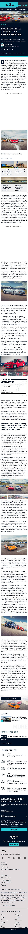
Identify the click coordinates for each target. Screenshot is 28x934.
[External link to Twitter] (14, 858)
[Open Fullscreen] (26, 370)
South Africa (19, 919)
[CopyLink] (2, 49)
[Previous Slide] (2, 364)
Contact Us (3, 862)
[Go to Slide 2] (11, 374)
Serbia (17, 917)
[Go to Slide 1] (3, 374)
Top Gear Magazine (7, 882)
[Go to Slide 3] (18, 374)
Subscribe (14, 829)
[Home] (12, 5)
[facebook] (4, 49)
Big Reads (12, 9)
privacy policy (14, 826)
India (3, 922)
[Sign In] (20, 4)
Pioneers (15, 736)
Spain (17, 922)
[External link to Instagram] (8, 858)
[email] (12, 49)
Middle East (19, 927)
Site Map (4, 885)
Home (2, 9)
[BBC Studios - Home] (4, 851)
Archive (2, 872)
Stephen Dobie (8, 44)
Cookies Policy (4, 867)
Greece (4, 917)
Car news (7, 9)
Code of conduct (6, 877)
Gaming (10, 736)
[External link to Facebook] (3, 858)
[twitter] (7, 49)
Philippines (19, 915)
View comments (12, 698)
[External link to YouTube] (19, 858)
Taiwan (18, 924)
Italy (3, 924)
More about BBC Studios (8, 905)
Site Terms (4, 875)
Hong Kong (5, 919)
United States (16, 854)
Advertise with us (6, 880)
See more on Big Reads (6, 743)
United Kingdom (9, 854)
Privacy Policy (4, 864)
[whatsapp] (10, 49)
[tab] (4, 736)
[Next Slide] (26, 364)
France (4, 915)
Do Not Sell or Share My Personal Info (10, 869)
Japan (3, 927)
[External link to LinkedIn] (25, 858)
